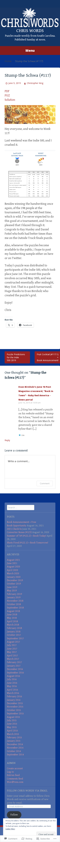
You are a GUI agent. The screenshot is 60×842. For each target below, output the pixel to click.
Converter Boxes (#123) (19, 532)
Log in (10, 771)
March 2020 (13, 573)
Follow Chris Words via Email (27, 790)
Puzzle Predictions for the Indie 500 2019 (16, 357)
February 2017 (14, 662)
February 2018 (14, 628)
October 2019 (14, 583)
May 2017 (12, 652)
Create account (15, 768)
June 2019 (12, 587)
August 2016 (13, 676)
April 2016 (12, 689)
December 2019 (15, 580)
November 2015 (15, 706)
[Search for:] (20, 507)
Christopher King (35, 83)
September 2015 (15, 713)
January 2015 (13, 740)
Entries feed (13, 775)
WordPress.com (15, 782)
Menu (30, 50)
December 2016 (15, 669)
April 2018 (12, 621)
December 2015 (15, 703)
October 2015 (14, 710)
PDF (7, 91)
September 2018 (15, 607)
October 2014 (14, 751)
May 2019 (12, 590)
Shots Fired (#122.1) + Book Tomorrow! (27, 542)
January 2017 (13, 665)
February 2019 (14, 594)
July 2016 (12, 679)
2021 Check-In (14, 529)
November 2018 (15, 600)
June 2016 (12, 683)
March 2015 (13, 734)
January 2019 (13, 597)
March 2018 (13, 624)
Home (8, 61)
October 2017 (14, 635)
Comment (45, 483)
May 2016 (12, 686)
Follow (14, 814)
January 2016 (13, 700)
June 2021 (12, 563)
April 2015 (12, 730)
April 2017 (12, 655)
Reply (7, 440)
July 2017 (12, 645)
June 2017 (12, 648)
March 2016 (13, 693)
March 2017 (13, 659)
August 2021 (13, 560)
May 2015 (12, 727)
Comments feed (15, 778)
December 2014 (15, 744)
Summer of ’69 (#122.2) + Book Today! (26, 535)
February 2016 (14, 696)
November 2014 (15, 747)
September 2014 (15, 754)
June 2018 (12, 614)
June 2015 (12, 723)
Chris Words (30, 30)
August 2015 (13, 717)
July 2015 (12, 720)
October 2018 (14, 604)
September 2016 (15, 672)
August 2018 (13, 611)
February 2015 (14, 737)
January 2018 (13, 631)
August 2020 (13, 566)
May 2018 (12, 618)
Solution (10, 100)
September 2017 (15, 638)
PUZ (7, 95)
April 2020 (12, 570)
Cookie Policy (10, 829)
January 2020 (13, 577)
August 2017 (13, 641)
